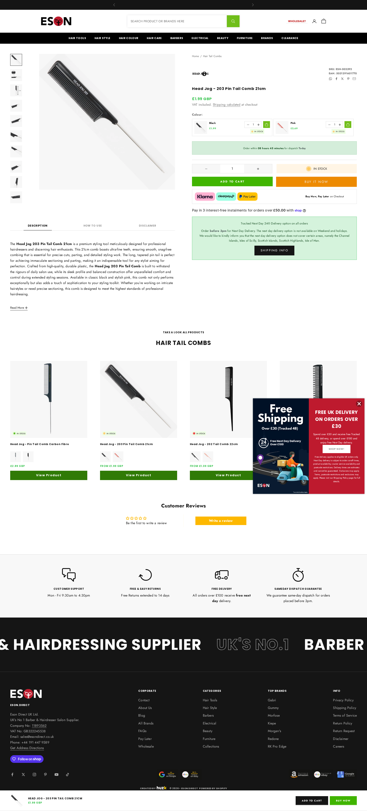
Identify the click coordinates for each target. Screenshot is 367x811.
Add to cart (232, 182)
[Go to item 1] (16, 60)
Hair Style (102, 38)
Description (38, 225)
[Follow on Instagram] (34, 774)
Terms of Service (345, 715)
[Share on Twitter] (342, 78)
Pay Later (144, 738)
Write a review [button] (221, 520)
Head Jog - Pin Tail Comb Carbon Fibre (39, 444)
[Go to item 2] (16, 75)
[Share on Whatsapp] (330, 78)
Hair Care (154, 38)
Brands (267, 38)
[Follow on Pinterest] (45, 774)
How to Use (92, 225)
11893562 (39, 725)
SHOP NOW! (336, 449)
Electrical (200, 38)
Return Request (343, 730)
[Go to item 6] (16, 136)
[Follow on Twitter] (23, 774)
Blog (141, 715)
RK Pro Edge (277, 746)
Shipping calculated (226, 104)
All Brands (145, 723)
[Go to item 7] (16, 151)
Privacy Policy (343, 700)
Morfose (274, 715)
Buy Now (343, 800)
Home (195, 56)
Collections (211, 746)
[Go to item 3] (16, 90)
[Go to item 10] (16, 197)
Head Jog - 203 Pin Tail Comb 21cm (126, 444)
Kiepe (272, 723)
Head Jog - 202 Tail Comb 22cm (214, 444)
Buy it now (316, 181)
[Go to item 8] (16, 167)
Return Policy (342, 723)
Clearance (289, 38)
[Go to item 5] (16, 121)
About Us (145, 707)
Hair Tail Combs (212, 56)
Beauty (222, 38)
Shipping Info (274, 250)
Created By (148, 788)
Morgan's (274, 730)
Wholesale (146, 746)
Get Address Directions (27, 747)
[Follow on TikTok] (67, 774)
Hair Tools (77, 38)
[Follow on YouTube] (56, 774)
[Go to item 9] (16, 182)
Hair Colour (128, 38)
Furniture (245, 38)
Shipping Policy (344, 707)
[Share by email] (354, 78)
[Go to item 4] (16, 106)
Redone (273, 738)
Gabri (272, 700)
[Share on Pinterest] (348, 78)
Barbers (176, 38)
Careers (338, 746)
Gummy (273, 707)
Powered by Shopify (213, 788)
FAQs (142, 730)
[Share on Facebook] (336, 78)
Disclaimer (147, 225)
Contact (144, 700)
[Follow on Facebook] (12, 774)
